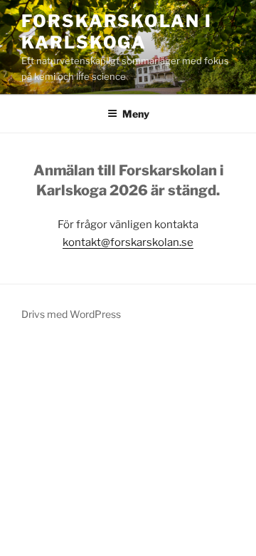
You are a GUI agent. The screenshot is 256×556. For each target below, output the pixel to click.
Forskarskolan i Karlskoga (116, 32)
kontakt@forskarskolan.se (128, 242)
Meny (135, 114)
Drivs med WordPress (71, 314)
